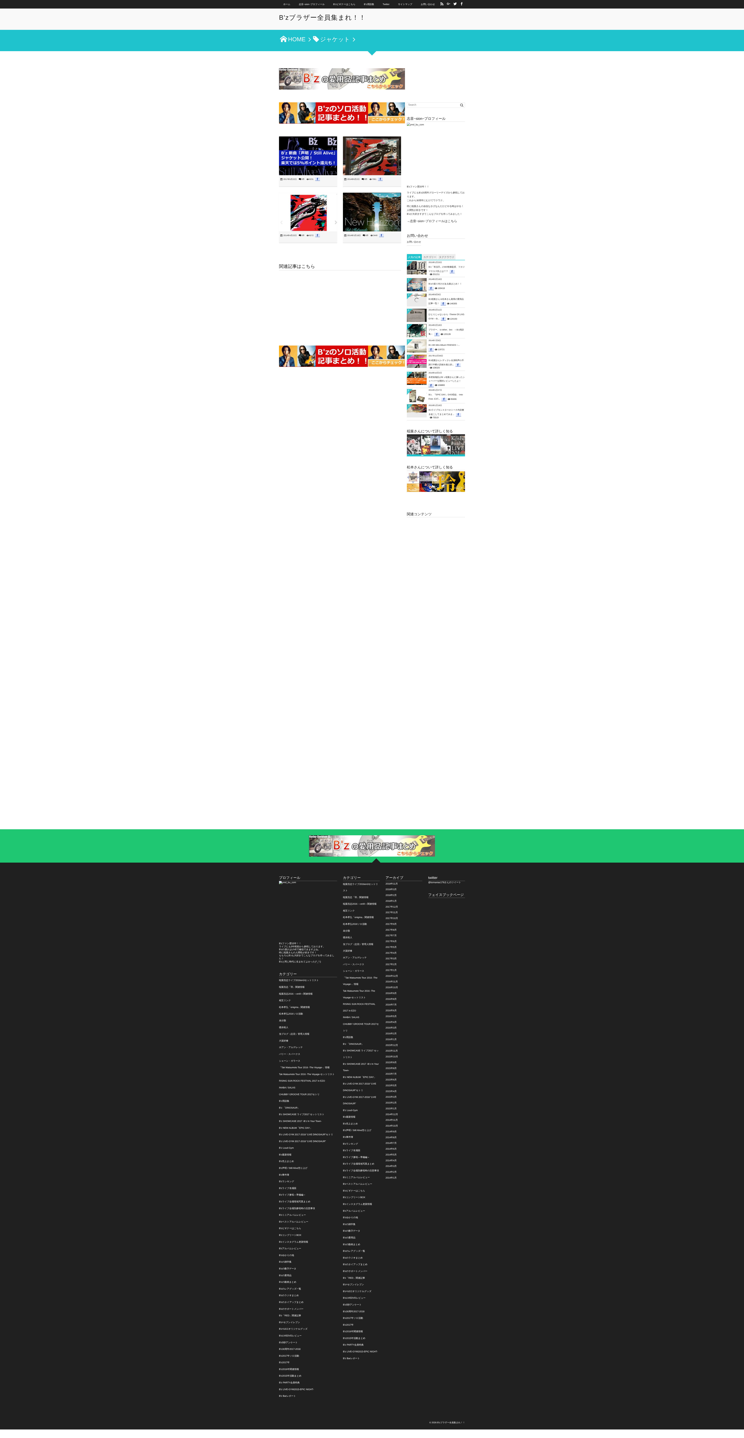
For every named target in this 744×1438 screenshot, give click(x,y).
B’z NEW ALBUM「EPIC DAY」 (295, 1128)
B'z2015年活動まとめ (290, 1375)
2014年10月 (392, 1125)
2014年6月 (391, 1148)
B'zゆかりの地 (286, 1255)
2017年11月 (392, 912)
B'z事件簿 (284, 1174)
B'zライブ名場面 (287, 1188)
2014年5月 (391, 1154)
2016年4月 (391, 1022)
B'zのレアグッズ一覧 (290, 1288)
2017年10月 (392, 918)
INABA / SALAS (287, 1087)
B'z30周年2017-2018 (290, 1349)
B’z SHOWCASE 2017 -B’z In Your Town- (300, 1121)
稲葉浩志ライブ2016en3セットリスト (299, 980)
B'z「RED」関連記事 (290, 1315)
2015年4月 (391, 1091)
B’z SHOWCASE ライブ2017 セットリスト (301, 1114)
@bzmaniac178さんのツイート (444, 882)
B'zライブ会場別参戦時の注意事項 (297, 1208)
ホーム (286, 4)
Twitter (386, 4)
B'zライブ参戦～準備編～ (292, 1194)
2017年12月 (392, 906)
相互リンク (285, 1000)
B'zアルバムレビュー (290, 1248)
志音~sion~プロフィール (312, 4)
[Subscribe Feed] (442, 4)
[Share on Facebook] (461, 4)
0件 (303, 179)
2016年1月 (391, 1039)
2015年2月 (391, 1102)
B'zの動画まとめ (287, 1282)
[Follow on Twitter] (455, 4)
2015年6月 (391, 1079)
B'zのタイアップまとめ (291, 1302)
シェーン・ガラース (289, 1061)
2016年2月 (391, 1033)
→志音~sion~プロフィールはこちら (432, 221)
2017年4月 (391, 953)
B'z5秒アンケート (288, 1342)
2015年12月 (392, 1045)
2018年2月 (391, 895)
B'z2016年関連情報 (289, 1369)
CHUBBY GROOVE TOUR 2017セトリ (299, 1094)
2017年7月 (391, 935)
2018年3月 (391, 889)
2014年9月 (391, 1131)
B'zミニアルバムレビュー (292, 1215)
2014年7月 (391, 1143)
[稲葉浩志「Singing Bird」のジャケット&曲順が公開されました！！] (308, 212)
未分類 (282, 1020)
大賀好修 (283, 1040)
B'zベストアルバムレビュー (293, 1221)
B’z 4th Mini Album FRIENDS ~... (444, 345)
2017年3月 (391, 958)
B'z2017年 (284, 1362)
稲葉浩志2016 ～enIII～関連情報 (296, 993)
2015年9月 (391, 1062)
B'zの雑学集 (285, 1261)
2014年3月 (391, 1166)
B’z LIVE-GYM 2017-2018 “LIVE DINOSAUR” (302, 1141)
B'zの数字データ (287, 1268)
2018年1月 (391, 901)
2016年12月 (392, 976)
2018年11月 (392, 883)
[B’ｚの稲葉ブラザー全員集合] (436, 445)
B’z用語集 (369, 4)
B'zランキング (286, 1181)
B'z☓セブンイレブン (289, 1322)
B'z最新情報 (285, 1154)
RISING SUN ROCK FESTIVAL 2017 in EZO (302, 1080)
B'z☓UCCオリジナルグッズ (293, 1329)
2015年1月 (391, 1108)
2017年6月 (391, 941)
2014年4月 (391, 1160)
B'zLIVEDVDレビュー (290, 1335)
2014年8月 (391, 1137)
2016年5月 (391, 1016)
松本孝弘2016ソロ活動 (291, 1013)
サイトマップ (405, 4)
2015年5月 (391, 1085)
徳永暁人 (283, 1027)
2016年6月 (391, 1010)
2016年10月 (392, 987)
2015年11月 (392, 1050)
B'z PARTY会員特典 (289, 1382)
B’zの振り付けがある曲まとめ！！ (445, 284)
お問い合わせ (428, 4)
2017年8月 (391, 929)
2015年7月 (391, 1073)
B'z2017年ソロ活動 (289, 1355)
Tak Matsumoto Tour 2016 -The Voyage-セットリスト (307, 1074)
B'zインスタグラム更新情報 (293, 1242)
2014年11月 (392, 1120)
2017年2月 (391, 964)
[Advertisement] (340, 309)
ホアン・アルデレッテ (291, 1047)
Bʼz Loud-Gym (286, 1148)
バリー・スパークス (289, 1054)
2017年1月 (391, 970)
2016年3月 (391, 1027)
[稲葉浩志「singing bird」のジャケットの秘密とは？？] (372, 155)
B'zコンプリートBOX (290, 1235)
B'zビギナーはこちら (290, 1228)
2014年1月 (391, 1177)
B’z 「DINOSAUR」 (289, 1107)
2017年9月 (391, 924)
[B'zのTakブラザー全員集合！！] (436, 481)
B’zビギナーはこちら (344, 4)
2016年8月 (391, 999)
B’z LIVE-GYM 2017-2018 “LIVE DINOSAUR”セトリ (306, 1134)
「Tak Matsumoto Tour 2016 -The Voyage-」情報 (304, 1067)
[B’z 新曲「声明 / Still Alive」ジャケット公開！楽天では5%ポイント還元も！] (308, 155)
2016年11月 (392, 981)
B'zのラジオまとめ (289, 1295)
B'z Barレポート (287, 1396)
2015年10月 (392, 1056)
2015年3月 (391, 1097)
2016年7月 (391, 1004)
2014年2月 (391, 1172)
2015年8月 (391, 1068)
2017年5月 (391, 947)
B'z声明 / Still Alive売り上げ (293, 1168)
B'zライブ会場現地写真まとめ (294, 1201)
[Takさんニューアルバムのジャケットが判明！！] (372, 212)
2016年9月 (391, 993)
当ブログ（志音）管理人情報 (294, 1034)
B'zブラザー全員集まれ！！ (322, 17)
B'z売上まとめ (286, 1161)
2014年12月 (392, 1114)
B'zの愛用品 (285, 1275)
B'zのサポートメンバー (291, 1309)
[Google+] (448, 4)
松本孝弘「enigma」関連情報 (294, 1007)
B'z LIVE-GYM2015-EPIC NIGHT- (296, 1389)
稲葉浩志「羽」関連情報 (292, 987)
